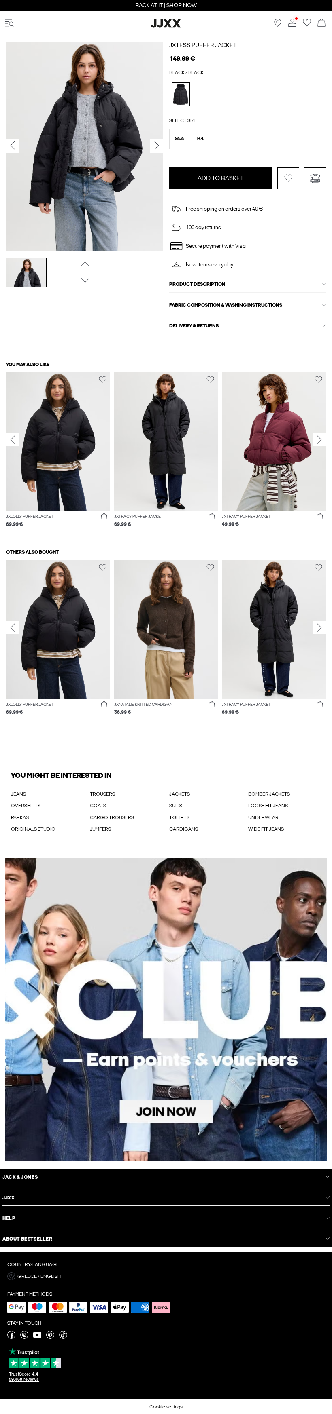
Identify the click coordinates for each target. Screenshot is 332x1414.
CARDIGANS (183, 829)
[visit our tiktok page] (63, 1337)
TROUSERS (102, 794)
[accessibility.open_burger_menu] (9, 23)
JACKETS (179, 794)
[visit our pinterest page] (50, 1337)
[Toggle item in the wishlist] (288, 178)
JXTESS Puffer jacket (203, 45)
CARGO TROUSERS (112, 817)
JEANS (18, 794)
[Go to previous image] (84, 263)
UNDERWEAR (263, 817)
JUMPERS (100, 829)
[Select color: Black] (181, 94)
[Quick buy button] (104, 517)
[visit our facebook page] (11, 1337)
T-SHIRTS (179, 817)
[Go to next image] (84, 280)
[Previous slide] (12, 439)
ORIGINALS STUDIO (33, 829)
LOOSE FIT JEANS (268, 805)
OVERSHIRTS (25, 805)
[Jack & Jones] (166, 26)
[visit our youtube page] (37, 1337)
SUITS (175, 805)
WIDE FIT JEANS (266, 829)
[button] (179, 139)
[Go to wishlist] (307, 25)
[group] (58, 454)
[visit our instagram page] (24, 1337)
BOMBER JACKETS (269, 794)
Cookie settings (166, 1407)
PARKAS (20, 817)
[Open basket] (321, 23)
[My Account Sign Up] (166, 1009)
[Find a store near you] (278, 25)
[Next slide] (319, 439)
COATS (98, 805)
